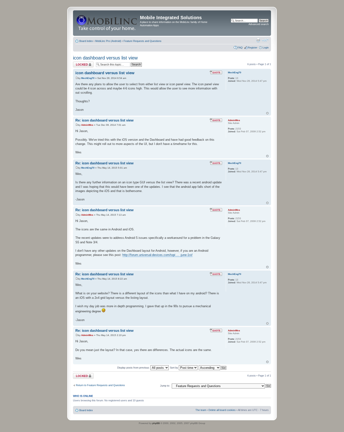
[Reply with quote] (216, 72)
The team (200, 410)
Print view (258, 40)
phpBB (156, 423)
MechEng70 (88, 78)
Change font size (265, 40)
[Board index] (107, 23)
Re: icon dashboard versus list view (104, 120)
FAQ (240, 47)
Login (266, 47)
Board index (86, 41)
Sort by (174, 367)
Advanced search (259, 24)
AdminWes (87, 125)
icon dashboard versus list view (105, 57)
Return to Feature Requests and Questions (100, 385)
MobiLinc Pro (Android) (108, 41)
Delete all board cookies (222, 410)
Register (252, 47)
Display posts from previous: (133, 367)
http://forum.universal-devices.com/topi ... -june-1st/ (157, 255)
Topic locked (80, 63)
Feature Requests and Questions (142, 41)
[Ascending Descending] (213, 367)
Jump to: (165, 385)
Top (267, 113)
